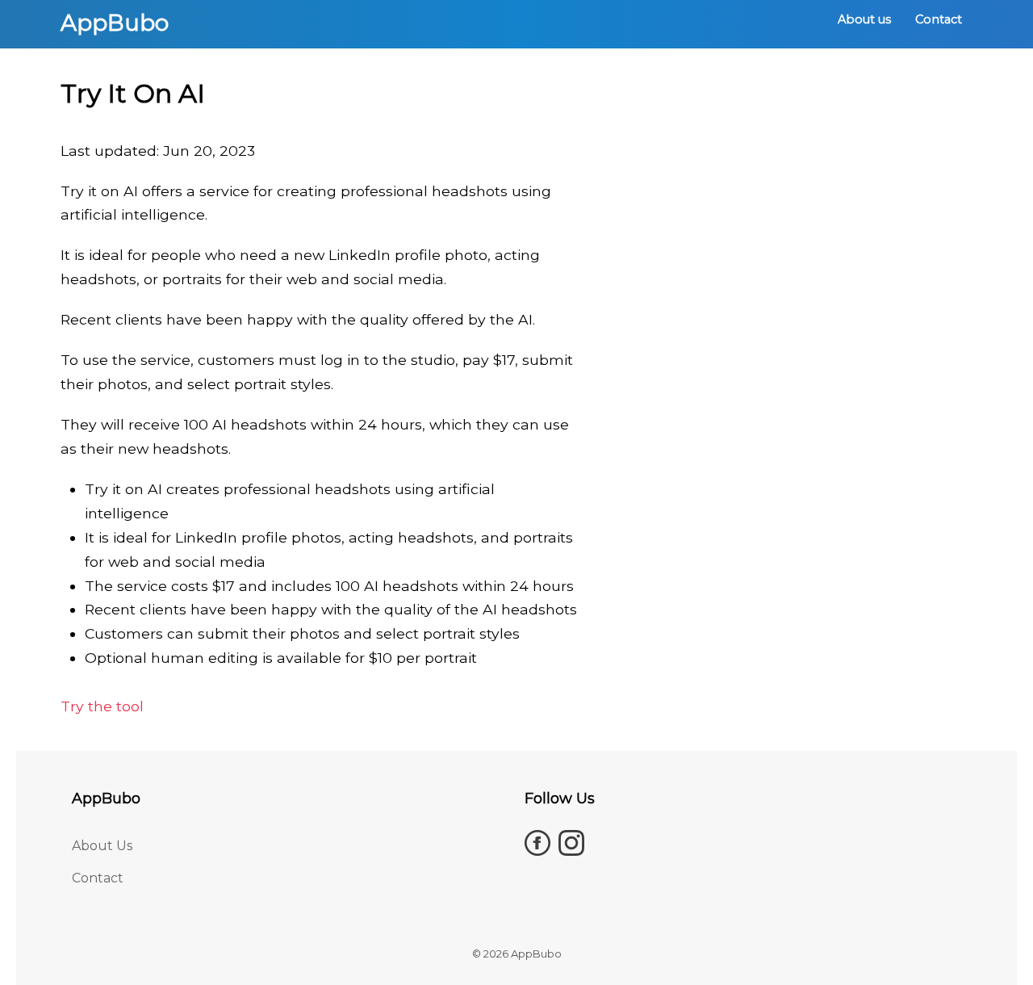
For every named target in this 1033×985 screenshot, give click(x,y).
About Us (102, 845)
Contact (938, 19)
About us (864, 19)
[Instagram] (571, 843)
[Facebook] (537, 843)
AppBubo (115, 22)
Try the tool (102, 706)
